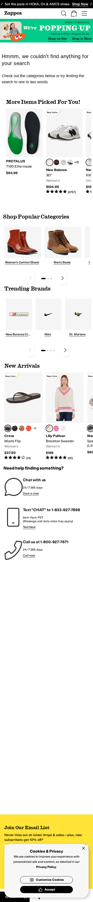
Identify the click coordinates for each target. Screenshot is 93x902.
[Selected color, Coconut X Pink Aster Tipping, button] (49, 428)
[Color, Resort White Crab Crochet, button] (63, 428)
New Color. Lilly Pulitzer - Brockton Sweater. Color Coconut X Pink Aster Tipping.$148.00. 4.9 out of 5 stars (65, 416)
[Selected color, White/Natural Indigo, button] (89, 162)
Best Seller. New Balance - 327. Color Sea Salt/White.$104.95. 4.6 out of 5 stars (64, 151)
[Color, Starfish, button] (28, 428)
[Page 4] (54, 350)
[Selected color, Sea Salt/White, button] (49, 162)
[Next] (62, 278)
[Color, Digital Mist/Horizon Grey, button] (70, 162)
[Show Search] (63, 13)
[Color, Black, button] (14, 428)
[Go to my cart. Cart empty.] (74, 13)
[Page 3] (51, 278)
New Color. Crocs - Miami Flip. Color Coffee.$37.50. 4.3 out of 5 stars (23, 416)
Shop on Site (57, 38)
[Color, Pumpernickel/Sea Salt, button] (56, 162)
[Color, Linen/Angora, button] (63, 162)
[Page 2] (48, 278)
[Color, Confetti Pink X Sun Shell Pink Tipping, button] (56, 428)
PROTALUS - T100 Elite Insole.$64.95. (24, 142)
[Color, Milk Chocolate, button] (21, 428)
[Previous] (30, 278)
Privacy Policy (46, 867)
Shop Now (80, 4)
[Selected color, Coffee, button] (7, 428)
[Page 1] (43, 278)
